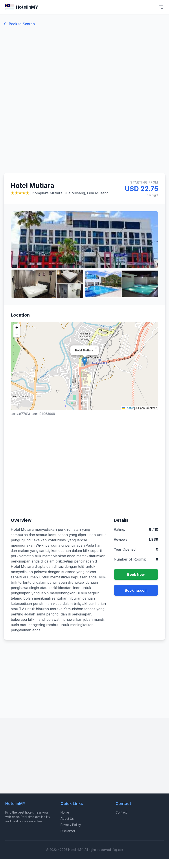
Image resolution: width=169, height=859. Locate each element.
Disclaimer (68, 831)
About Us (67, 818)
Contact (121, 812)
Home (65, 812)
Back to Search (22, 24)
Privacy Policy (71, 825)
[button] (84, 361)
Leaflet (129, 408)
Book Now (136, 574)
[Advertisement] (18, 101)
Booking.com (136, 590)
